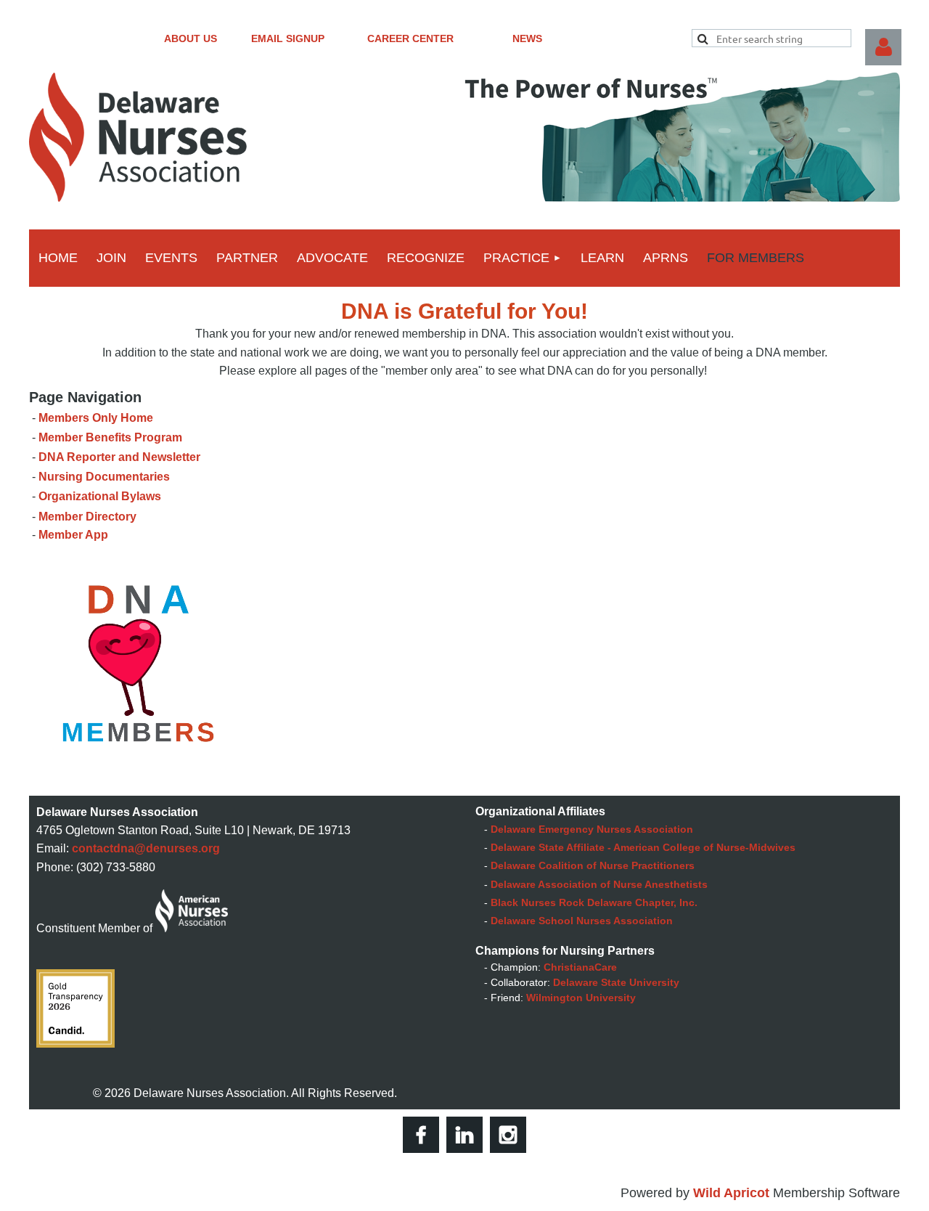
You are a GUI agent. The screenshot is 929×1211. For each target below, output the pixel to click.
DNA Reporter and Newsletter (119, 457)
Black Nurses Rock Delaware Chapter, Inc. (594, 902)
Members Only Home (95, 418)
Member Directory (87, 516)
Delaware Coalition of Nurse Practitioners (593, 865)
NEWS (527, 38)
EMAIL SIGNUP (287, 38)
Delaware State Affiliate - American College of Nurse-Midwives (643, 847)
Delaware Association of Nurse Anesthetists (599, 884)
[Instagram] (508, 1135)
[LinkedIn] (464, 1135)
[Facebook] (421, 1135)
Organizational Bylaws (99, 496)
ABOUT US (190, 38)
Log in (883, 47)
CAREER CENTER (410, 38)
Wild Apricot (731, 1193)
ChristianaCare (580, 967)
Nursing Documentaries (104, 476)
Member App (73, 535)
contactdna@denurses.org (146, 848)
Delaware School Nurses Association (582, 920)
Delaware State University (616, 982)
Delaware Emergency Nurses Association (592, 829)
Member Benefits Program (110, 437)
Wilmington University (581, 997)
